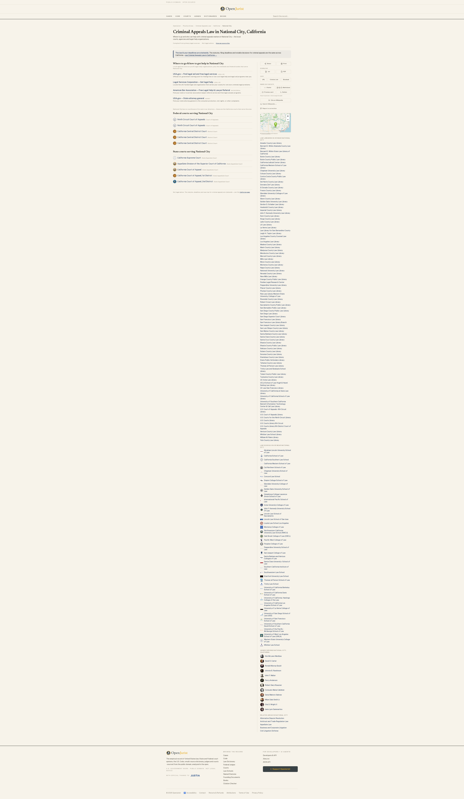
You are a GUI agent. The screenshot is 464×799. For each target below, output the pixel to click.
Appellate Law (266, 725)
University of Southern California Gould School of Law (277, 625)
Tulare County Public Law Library (273, 374)
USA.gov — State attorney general (188, 98)
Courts (187, 16)
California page (245, 192)
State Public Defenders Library (272, 360)
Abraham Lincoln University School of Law (277, 451)
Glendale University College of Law (276, 485)
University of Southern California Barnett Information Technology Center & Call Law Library (273, 404)
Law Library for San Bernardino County (275, 230)
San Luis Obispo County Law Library (274, 328)
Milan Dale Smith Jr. (272, 700)
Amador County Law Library (271, 143)
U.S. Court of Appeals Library (271, 415)
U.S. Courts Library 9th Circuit (271, 423)
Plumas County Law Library (270, 291)
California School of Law (273, 456)
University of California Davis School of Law (275, 594)
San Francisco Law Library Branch (273, 322)
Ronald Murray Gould (273, 666)
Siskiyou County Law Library (271, 348)
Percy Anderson (271, 680)
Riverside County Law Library (271, 299)
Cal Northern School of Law (275, 467)
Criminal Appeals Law (203, 26)
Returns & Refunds (216, 793)
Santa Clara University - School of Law (277, 563)
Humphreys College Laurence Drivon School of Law (275, 495)
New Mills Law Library (268, 276)
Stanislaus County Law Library (272, 357)
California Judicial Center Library (272, 162)
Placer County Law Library (270, 288)
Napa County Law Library (270, 268)
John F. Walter (270, 675)
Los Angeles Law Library (269, 242)
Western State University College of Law (277, 640)
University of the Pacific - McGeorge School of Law (274, 630)
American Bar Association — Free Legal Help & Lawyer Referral (201, 90)
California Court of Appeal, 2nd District (195, 181)
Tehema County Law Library (271, 363)
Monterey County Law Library (271, 265)
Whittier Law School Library (270, 434)
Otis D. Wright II (271, 704)
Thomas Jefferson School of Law (277, 580)
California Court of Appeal (189, 170)
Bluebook (286, 79)
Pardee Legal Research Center (272, 282)
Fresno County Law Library (270, 190)
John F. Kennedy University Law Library (275, 213)
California (216, 26)
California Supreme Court (189, 158)
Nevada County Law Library (271, 274)
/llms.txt (266, 759)
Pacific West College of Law (275, 540)
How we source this (223, 43)
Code (177, 16)
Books (223, 16)
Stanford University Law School (276, 576)
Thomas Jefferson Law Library (272, 366)
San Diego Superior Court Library (273, 317)
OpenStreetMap (266, 133)
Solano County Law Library (270, 351)
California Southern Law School (276, 460)
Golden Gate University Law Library (273, 202)
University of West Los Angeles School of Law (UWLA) (276, 635)
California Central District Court (192, 131)
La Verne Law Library (268, 228)
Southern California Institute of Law (276, 568)
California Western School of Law (277, 464)
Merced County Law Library (270, 256)
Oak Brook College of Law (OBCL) (277, 536)
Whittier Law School (272, 645)
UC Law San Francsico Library (271, 388)
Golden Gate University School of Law (277, 490)
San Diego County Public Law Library (274, 311)
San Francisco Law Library (270, 319)
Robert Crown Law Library (270, 302)
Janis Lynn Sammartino (273, 709)
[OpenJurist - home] (232, 8)
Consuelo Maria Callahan (274, 690)
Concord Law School (272, 476)
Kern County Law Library (269, 216)
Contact (202, 793)
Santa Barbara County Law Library (273, 334)
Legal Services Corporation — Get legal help (193, 82)
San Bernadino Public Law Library (273, 308)
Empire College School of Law (275, 480)
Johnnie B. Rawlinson (273, 671)
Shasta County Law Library (270, 343)
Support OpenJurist (280, 769)
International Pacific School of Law (276, 500)
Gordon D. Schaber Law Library (272, 204)
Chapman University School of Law (275, 472)
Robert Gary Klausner (273, 685)
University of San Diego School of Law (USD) (277, 614)
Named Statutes (229, 774)
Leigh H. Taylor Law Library (270, 233)
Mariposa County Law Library (271, 250)
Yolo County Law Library (269, 440)
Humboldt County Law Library (271, 207)
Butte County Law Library (270, 157)
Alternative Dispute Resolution (272, 718)
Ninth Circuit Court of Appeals (191, 119)
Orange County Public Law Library (273, 279)
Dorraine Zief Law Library (270, 185)
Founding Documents (231, 777)
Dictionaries (210, 16)
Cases (169, 16)
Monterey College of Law (274, 527)
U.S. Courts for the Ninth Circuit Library (275, 417)
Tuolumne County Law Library (271, 377)
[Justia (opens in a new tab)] (195, 776)
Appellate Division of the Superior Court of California (201, 164)
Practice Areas (188, 26)
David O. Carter (271, 661)
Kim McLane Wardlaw (273, 656)
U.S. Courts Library (267, 420)
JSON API (266, 762)
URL (263, 79)
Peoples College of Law (273, 544)
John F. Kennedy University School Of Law (277, 510)
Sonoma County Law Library (271, 354)
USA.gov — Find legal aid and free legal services (195, 74)
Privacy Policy (257, 793)
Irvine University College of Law (276, 505)
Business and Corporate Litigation (273, 728)
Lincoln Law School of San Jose (276, 519)
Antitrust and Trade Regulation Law (274, 721)
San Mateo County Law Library (272, 331)
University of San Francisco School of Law (274, 620)
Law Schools (228, 771)
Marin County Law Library (270, 247)
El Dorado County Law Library (271, 188)
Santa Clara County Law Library (272, 337)
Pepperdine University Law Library (273, 285)
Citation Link (274, 79)
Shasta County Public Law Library (273, 346)
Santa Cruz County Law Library (272, 340)
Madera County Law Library (270, 245)
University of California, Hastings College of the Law (277, 599)
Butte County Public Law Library (272, 160)
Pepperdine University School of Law (276, 548)
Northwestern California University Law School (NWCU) (276, 532)
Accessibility (190, 793)
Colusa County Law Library (270, 174)
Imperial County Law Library (271, 210)
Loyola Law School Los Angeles (276, 523)
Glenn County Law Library (270, 199)
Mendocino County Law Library (272, 253)
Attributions (231, 793)
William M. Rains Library (269, 437)
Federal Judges (229, 765)
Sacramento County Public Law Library (275, 305)
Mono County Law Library (270, 262)
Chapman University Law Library (272, 171)
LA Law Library (266, 225)
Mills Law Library (266, 259)
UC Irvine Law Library (268, 380)
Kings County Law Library (270, 219)
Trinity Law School (271, 584)
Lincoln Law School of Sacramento (272, 515)
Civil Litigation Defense (269, 731)
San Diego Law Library (268, 314)
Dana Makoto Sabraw (273, 695)
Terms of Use (244, 793)
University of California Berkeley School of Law (276, 588)
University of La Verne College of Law (277, 609)
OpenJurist (177, 26)
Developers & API (270, 755)
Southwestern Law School (274, 572)
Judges (197, 16)
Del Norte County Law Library (271, 182)
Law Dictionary (229, 761)
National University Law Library (272, 271)
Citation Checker (230, 783)
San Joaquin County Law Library (272, 325)
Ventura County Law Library (271, 431)
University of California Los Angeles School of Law (274, 604)
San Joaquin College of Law (275, 553)
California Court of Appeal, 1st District (194, 175)
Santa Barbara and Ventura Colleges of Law (274, 557)
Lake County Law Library (269, 222)
